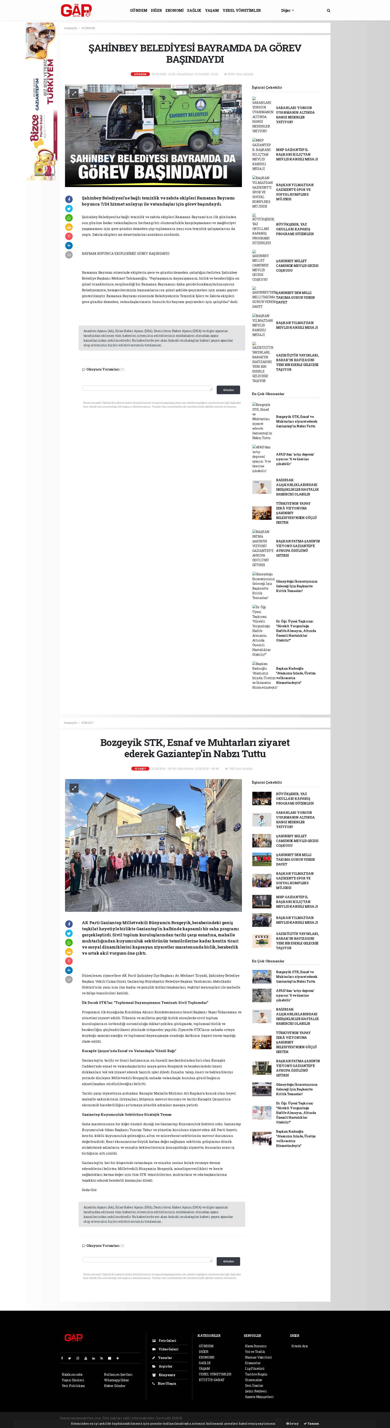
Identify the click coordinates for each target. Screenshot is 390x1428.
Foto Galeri (167, 1340)
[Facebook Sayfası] (64, 1358)
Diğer (286, 10)
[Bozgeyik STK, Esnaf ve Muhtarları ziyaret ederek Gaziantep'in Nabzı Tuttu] (153, 845)
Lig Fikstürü (254, 1368)
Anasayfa (70, 28)
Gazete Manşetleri (259, 1397)
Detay (294, 1423)
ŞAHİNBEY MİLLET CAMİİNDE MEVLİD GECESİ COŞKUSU (297, 266)
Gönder (228, 390)
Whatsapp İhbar (116, 1380)
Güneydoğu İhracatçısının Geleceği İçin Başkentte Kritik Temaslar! (297, 586)
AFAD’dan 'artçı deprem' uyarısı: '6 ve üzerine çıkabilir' (295, 459)
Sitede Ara (299, 1346)
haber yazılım (260, 1418)
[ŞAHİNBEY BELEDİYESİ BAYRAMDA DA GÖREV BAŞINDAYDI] (153, 135)
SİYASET (87, 723)
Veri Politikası (73, 1386)
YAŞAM (212, 10)
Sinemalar (253, 1380)
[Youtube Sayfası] (87, 1358)
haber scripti (238, 1418)
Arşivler (165, 1366)
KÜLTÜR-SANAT (212, 1380)
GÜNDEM (138, 10)
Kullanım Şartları (118, 1374)
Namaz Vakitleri (258, 1357)
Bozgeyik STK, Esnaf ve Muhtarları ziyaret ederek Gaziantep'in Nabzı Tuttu (297, 421)
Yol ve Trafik (255, 1351)
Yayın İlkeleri (73, 1380)
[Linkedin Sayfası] (95, 1358)
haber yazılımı (195, 1418)
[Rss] (103, 1358)
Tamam (313, 1423)
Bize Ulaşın (166, 1383)
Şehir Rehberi (256, 1391)
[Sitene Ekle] (119, 1358)
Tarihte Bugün (256, 1374)
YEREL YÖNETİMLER (242, 10)
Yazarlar (164, 1358)
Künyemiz (166, 1375)
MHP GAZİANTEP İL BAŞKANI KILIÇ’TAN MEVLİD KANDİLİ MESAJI (297, 154)
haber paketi (217, 1418)
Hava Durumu (255, 1346)
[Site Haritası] (111, 1358)
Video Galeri (168, 1349)
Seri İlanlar (254, 1385)
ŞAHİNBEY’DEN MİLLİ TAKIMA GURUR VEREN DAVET (295, 297)
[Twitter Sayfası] (71, 1358)
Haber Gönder (114, 1386)
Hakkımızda (72, 1374)
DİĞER (156, 10)
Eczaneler (253, 1363)
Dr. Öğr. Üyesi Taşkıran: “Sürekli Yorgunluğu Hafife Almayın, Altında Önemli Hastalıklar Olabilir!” (296, 630)
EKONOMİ (174, 10)
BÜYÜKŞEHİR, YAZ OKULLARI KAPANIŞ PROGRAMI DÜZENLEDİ (295, 229)
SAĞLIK (194, 10)
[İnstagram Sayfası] (80, 1358)
